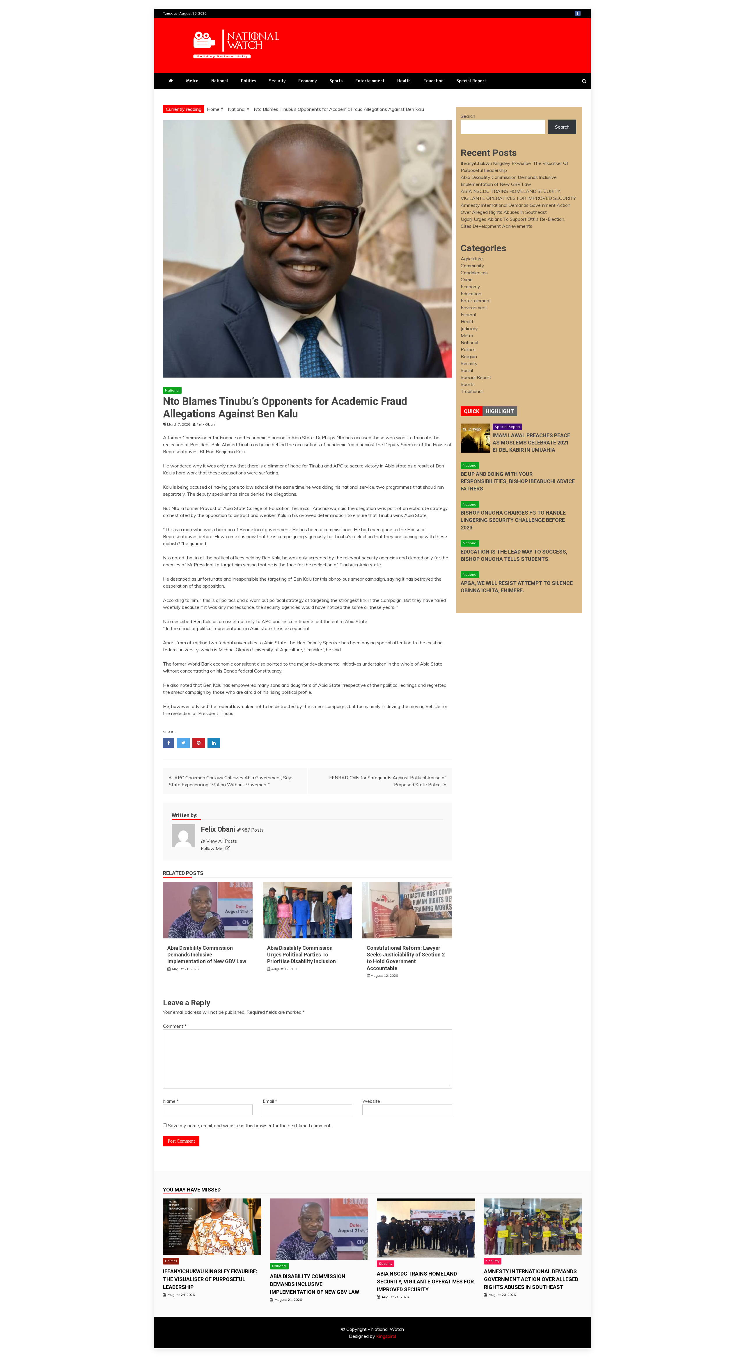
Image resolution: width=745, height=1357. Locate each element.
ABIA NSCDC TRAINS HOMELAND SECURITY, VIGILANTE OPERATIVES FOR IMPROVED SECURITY (425, 1281)
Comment (175, 1026)
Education (433, 81)
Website (371, 1101)
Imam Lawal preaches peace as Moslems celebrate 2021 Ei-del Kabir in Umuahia (531, 442)
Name (171, 1101)
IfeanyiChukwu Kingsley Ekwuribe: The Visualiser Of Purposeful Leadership (210, 1279)
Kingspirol (386, 1336)
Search (468, 116)
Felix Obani (218, 829)
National (219, 81)
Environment (474, 307)
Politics (248, 81)
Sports (336, 81)
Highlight (500, 411)
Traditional (472, 391)
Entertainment (369, 81)
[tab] (472, 411)
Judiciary (469, 328)
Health (404, 81)
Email (270, 1101)
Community (472, 265)
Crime (467, 279)
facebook (578, 13)
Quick (471, 411)
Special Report (471, 81)
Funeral (468, 314)
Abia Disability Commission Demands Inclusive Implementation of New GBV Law (206, 955)
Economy (307, 81)
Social (467, 370)
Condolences (474, 272)
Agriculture (472, 259)
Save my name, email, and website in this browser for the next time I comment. (249, 1125)
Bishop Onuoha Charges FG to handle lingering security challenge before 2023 (513, 520)
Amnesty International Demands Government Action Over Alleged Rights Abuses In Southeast (531, 1279)
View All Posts (221, 841)
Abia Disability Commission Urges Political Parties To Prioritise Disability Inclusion (301, 955)
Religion (469, 356)
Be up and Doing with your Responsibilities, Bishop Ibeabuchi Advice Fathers (518, 481)
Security (277, 81)
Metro (192, 81)
